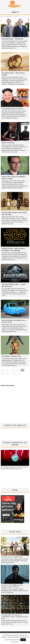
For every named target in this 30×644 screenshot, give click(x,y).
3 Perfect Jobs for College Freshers (12, 557)
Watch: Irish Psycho (8, 143)
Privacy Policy (15, 642)
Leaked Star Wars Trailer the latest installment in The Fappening (13, 249)
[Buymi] (12, 522)
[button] (15, 27)
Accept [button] (23, 639)
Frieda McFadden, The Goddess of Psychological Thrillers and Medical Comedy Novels (14, 616)
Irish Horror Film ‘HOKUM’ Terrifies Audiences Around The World (11, 586)
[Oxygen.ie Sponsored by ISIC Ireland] (15, 465)
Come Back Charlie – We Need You (12, 39)
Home (2, 16)
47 (14, 373)
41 (17, 370)
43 (2, 373)
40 (13, 370)
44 (7, 373)
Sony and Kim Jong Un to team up (12, 109)
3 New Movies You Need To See (11, 356)
